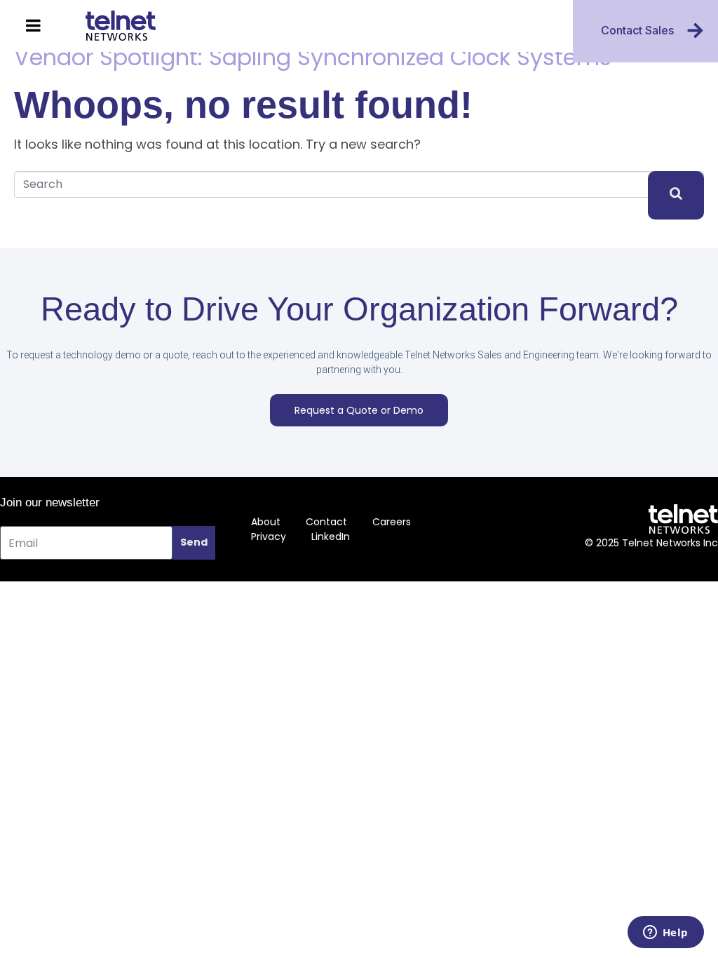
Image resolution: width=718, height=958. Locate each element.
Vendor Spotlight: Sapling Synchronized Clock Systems (312, 57)
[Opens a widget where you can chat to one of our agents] (665, 933)
